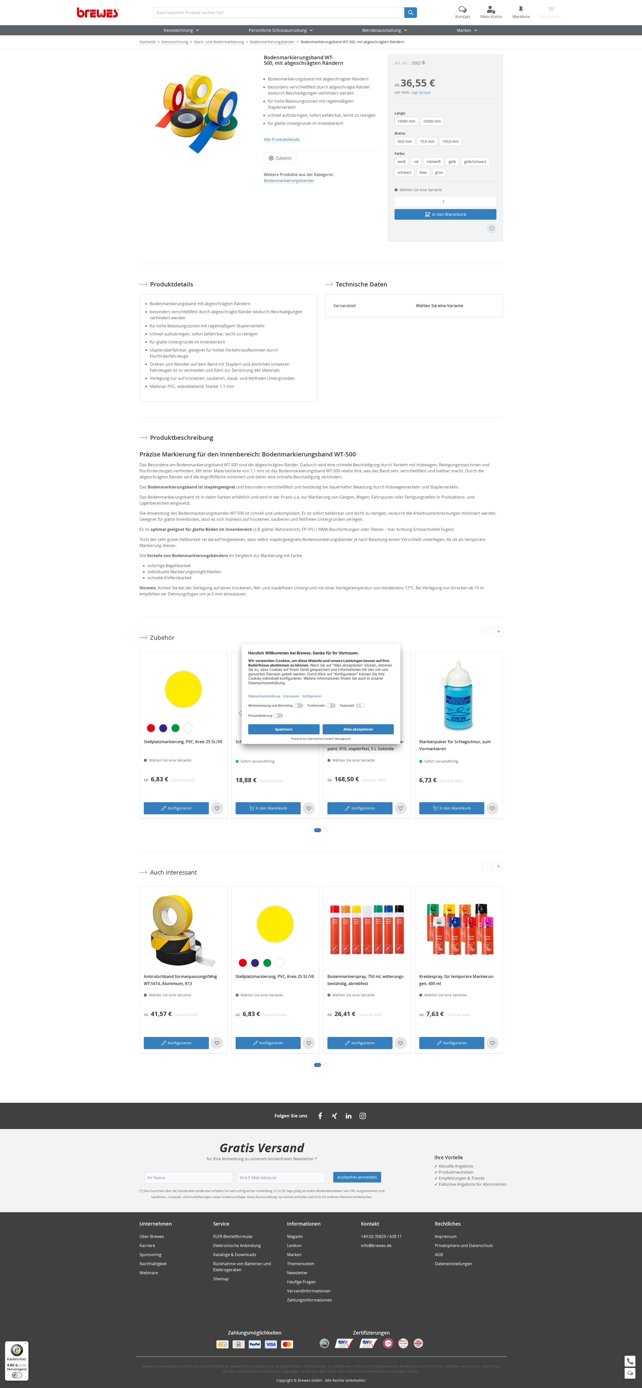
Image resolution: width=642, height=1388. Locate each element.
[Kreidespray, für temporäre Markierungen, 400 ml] (458, 930)
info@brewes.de (376, 1245)
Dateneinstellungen (453, 1263)
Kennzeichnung (178, 30)
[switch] (17, 1375)
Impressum (446, 1236)
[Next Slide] (498, 631)
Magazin (295, 1236)
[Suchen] (410, 12)
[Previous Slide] (487, 631)
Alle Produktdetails (282, 139)
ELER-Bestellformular (233, 1236)
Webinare (148, 1273)
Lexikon (294, 1245)
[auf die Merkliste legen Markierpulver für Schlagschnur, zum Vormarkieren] (492, 808)
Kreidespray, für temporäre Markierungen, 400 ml (456, 980)
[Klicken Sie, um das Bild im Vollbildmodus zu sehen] (196, 112)
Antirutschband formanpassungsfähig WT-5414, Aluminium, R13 (180, 980)
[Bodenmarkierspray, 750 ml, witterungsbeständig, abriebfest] (367, 930)
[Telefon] (630, 1361)
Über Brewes (151, 1236)
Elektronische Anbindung (237, 1245)
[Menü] (25, 1344)
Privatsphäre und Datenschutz (464, 1245)
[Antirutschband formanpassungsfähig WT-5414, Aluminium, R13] (183, 930)
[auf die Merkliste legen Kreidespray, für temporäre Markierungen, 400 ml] (492, 1043)
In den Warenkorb (271, 808)
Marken (464, 30)
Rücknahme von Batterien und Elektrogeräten (242, 1267)
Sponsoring (150, 1254)
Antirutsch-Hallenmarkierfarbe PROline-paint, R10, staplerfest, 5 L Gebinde (365, 745)
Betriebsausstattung (381, 30)
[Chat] (630, 1373)
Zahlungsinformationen (309, 1300)
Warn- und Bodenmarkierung (219, 41)
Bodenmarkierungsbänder (272, 41)
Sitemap (221, 1279)
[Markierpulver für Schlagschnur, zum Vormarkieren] (458, 695)
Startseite (147, 41)
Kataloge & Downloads (234, 1254)
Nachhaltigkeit (153, 1263)
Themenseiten (300, 1263)
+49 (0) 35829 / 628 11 (381, 1236)
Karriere (147, 1245)
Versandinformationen (308, 1291)
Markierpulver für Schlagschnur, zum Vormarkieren (455, 745)
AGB (439, 1254)
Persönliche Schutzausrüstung (278, 30)
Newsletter (297, 1273)
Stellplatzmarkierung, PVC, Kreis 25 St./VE (183, 741)
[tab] (317, 830)
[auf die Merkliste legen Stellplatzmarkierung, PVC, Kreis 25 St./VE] (217, 808)
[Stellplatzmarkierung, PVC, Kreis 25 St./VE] (183, 695)
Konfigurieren (179, 808)
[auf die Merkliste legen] (491, 228)
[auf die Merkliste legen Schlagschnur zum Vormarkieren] (309, 808)
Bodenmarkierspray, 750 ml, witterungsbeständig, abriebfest (365, 980)
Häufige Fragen (301, 1282)
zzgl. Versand (421, 92)
